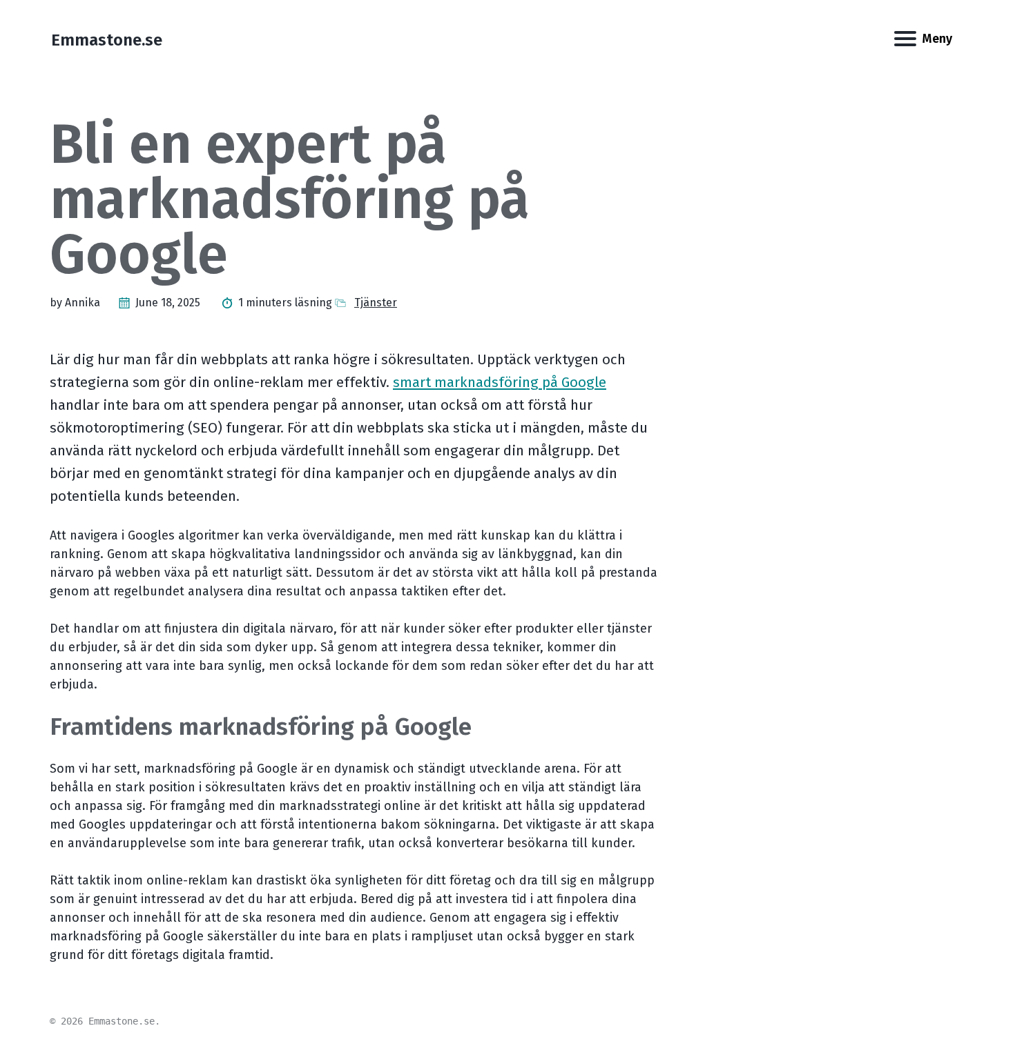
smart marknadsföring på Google (499, 382)
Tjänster (375, 302)
